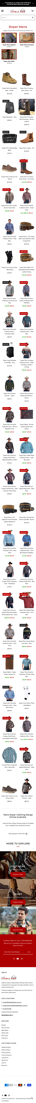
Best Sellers (5, 1030)
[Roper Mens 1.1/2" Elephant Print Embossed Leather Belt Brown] (10, 507)
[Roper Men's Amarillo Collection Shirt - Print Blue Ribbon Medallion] (27, 538)
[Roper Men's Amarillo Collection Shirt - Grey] (27, 724)
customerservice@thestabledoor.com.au (15, 1005)
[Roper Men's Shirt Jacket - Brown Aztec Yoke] (10, 195)
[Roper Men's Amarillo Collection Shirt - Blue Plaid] (10, 538)
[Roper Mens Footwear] (26, 38)
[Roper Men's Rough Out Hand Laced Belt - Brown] (27, 507)
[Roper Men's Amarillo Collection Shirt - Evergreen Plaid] (10, 319)
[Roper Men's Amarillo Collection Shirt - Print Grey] (10, 631)
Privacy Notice (6, 1052)
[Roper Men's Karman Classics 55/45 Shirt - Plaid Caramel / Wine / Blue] (10, 476)
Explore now (18, 874)
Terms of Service (7, 1055)
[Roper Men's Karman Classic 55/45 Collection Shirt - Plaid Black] (10, 569)
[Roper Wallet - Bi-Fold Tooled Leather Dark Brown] (27, 414)
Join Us (4, 1063)
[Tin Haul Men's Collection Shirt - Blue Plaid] (10, 755)
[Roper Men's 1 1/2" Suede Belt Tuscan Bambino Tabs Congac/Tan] (27, 226)
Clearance (5, 1038)
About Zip (5, 1060)
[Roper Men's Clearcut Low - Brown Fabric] (10, 786)
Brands (4, 1025)
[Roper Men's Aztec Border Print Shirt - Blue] (27, 631)
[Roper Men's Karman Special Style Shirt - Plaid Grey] (27, 755)
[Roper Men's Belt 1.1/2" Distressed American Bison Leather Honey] (27, 257)
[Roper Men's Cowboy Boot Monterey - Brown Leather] (27, 107)
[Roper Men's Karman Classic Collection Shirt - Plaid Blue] (27, 288)
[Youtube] (18, 959)
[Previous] (3, 3)
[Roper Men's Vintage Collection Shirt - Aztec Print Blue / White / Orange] (27, 350)
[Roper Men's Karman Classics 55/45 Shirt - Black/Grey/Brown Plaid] (10, 445)
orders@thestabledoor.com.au (12, 1002)
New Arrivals (5, 1027)
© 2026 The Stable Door (8, 1098)
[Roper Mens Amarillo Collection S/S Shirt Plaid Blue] (27, 662)
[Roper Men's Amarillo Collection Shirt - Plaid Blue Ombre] (10, 693)
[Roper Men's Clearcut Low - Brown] (10, 167)
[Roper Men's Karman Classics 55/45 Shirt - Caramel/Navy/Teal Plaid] (10, 724)
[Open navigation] (5, 10)
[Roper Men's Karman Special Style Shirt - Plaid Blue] (27, 476)
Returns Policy (6, 1050)
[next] (27, 834)
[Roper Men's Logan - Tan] (27, 138)
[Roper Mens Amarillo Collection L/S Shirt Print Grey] (10, 288)
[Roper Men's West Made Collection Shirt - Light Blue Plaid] (27, 445)
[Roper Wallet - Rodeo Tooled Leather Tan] (10, 662)
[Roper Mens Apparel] (9, 38)
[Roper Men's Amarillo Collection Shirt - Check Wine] (27, 195)
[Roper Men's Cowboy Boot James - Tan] (27, 78)
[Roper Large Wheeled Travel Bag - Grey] (10, 350)
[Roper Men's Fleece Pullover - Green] (10, 383)
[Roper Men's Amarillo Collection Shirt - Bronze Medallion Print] (10, 414)
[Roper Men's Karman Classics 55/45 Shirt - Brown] (27, 383)
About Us (4, 1065)
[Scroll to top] (32, 1097)
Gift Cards (5, 1035)
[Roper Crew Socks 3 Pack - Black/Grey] (10, 257)
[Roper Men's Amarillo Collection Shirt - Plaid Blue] (10, 226)
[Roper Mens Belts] (9, 54)
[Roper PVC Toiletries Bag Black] (10, 138)
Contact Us (5, 1057)
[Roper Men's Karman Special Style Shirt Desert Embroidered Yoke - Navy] (10, 600)
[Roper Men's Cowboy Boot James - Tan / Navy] (27, 167)
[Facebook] (2, 1096)
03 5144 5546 (7, 1008)
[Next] (33, 3)
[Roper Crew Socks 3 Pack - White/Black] (27, 693)
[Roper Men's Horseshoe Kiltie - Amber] (10, 78)
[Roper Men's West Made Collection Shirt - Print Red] (27, 600)
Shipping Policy (6, 1047)
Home (5, 30)
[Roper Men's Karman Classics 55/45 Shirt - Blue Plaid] (27, 569)
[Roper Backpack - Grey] (10, 107)
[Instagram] (21, 959)
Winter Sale (5, 1033)
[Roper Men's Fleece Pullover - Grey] (27, 786)
